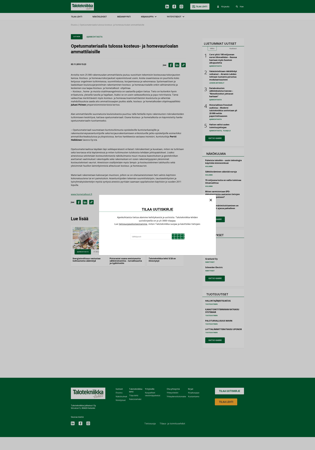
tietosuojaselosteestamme (133, 223)
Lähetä (178, 236)
